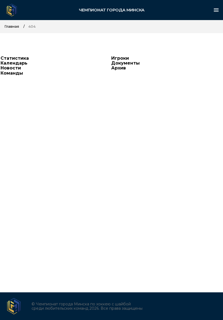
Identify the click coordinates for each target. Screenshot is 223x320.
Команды (12, 73)
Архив (118, 68)
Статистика (15, 58)
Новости (11, 68)
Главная (11, 26)
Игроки (120, 58)
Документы (125, 63)
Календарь (14, 63)
